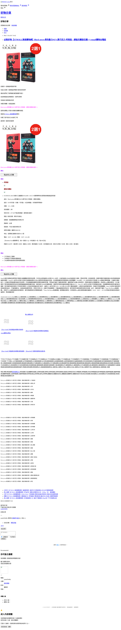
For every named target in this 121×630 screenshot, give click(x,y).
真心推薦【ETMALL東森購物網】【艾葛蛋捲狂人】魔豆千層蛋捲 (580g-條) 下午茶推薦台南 (30, 498)
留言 (17, 518)
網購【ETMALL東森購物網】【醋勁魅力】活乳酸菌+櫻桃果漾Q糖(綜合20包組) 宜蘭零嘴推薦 (31, 496)
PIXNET (48, 607)
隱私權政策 (69, 607)
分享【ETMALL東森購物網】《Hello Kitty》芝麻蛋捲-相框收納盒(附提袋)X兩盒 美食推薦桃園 (31, 494)
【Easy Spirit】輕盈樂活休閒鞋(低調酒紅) (37, 331)
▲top (2, 525)
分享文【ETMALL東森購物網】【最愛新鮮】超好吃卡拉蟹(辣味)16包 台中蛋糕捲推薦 (28, 490)
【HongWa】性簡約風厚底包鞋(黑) (35, 351)
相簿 (5, 28)
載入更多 (3, 528)
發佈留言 (3, 538)
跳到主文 (3, 17)
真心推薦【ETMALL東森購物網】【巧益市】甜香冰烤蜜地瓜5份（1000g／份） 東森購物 (29, 492)
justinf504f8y (4, 509)
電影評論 (13, 522)
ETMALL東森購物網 (11, 114)
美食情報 (14, 25)
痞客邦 (14, 518)
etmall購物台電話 (6, 333)
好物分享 (6, 12)
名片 (5, 32)
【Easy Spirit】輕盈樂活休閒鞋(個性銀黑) (13, 351)
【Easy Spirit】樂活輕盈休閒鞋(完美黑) (12, 329)
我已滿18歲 (4, 626)
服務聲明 (76, 607)
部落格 (6, 30)
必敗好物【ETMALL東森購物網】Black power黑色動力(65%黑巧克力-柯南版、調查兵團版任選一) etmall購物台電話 (55, 40)
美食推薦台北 (16, 372)
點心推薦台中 (29, 314)
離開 (9, 626)
